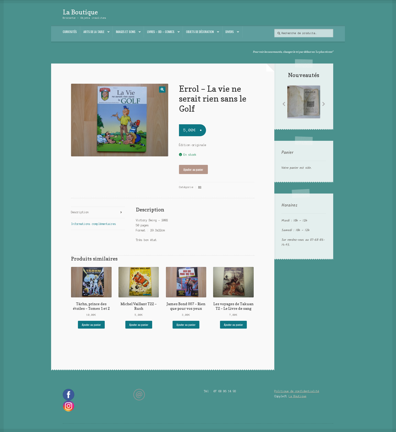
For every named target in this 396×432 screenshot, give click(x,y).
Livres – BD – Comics (160, 31)
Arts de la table (93, 31)
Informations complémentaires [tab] (93, 223)
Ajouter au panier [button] (91, 325)
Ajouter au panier (193, 169)
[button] (162, 89)
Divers (230, 31)
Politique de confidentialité (296, 391)
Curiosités (70, 31)
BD (199, 187)
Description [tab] (80, 212)
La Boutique (80, 12)
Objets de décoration (200, 31)
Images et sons (125, 31)
